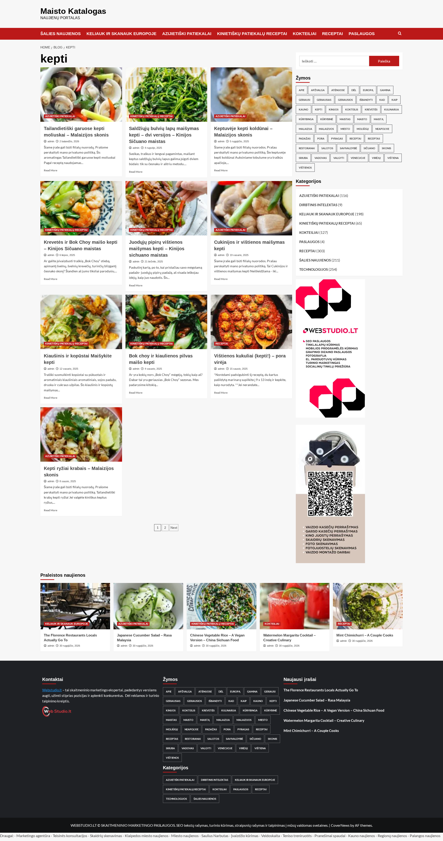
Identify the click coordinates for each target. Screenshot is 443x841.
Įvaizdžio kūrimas (244, 835)
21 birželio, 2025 (154, 261)
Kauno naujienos (361, 835)
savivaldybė (348, 148)
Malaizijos (326, 128)
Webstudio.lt (52, 690)
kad (382, 99)
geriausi (304, 99)
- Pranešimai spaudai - (330, 835)
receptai (355, 138)
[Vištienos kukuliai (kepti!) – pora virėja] (251, 322)
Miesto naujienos (185, 835)
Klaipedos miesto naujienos (146, 835)
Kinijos (333, 109)
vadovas (320, 157)
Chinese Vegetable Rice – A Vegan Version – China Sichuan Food (334, 710)
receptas (374, 138)
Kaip (395, 99)
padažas (305, 138)
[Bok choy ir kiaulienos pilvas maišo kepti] (166, 322)
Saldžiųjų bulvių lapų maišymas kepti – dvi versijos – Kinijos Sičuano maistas (164, 135)
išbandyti (366, 99)
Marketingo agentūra (33, 835)
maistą (378, 119)
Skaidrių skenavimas (106, 835)
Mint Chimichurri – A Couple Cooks (364, 635)
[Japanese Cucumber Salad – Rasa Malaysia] (148, 606)
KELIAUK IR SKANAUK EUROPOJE (121, 33)
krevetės (371, 109)
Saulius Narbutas (214, 835)
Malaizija (305, 128)
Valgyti (338, 157)
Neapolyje (382, 128)
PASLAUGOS (362, 33)
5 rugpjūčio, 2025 (239, 141)
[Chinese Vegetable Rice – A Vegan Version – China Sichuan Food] (221, 606)
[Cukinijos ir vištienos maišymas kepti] (251, 208)
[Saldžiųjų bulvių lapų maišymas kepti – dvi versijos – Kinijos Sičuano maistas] (166, 94)
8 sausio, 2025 (68, 481)
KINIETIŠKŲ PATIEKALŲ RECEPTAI (252, 33)
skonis (386, 148)
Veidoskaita (270, 835)
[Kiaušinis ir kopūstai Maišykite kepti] (81, 322)
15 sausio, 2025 (239, 368)
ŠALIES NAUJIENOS (60, 33)
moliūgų (363, 128)
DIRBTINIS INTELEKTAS (318, 205)
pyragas (337, 138)
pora (320, 138)
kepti (318, 109)
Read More (50, 170)
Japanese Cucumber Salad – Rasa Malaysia (317, 700)
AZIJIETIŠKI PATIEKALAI (186, 33)
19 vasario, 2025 (239, 255)
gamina (385, 90)
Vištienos (305, 167)
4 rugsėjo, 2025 (153, 147)
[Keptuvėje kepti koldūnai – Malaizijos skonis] (251, 94)
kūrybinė (326, 119)
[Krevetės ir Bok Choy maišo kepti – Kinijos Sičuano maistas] (81, 208)
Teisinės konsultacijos (70, 835)
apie (301, 90)
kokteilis (351, 109)
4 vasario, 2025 (153, 368)
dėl (353, 90)
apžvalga (318, 90)
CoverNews (340, 825)
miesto (345, 128)
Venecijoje (358, 157)
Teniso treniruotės (297, 835)
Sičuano (369, 148)
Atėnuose (338, 90)
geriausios (345, 99)
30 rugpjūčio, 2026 (70, 645)
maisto (362, 119)
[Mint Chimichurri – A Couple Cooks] (368, 606)
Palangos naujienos (425, 835)
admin (51, 141)
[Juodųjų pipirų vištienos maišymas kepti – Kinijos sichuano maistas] (166, 208)
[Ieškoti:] (334, 61)
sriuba (303, 157)
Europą (368, 90)
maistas (345, 119)
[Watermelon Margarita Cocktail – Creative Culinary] (294, 606)
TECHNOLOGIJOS (313, 269)
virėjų (376, 157)
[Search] (400, 34)
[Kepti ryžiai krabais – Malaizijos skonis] (81, 434)
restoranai (307, 148)
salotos (327, 148)
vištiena (393, 157)
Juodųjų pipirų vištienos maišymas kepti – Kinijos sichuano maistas (156, 249)
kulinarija (391, 109)
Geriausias (324, 99)
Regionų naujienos (392, 835)
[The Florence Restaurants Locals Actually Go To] (75, 606)
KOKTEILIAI (304, 33)
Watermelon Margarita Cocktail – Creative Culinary (324, 720)
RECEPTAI (332, 33)
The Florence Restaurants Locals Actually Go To (321, 690)
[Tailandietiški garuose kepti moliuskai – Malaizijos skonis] (81, 94)
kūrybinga (306, 119)
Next (174, 527)
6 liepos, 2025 (67, 255)
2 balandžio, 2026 (69, 141)
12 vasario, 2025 (69, 368)
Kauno (303, 109)
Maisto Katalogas (73, 10)
